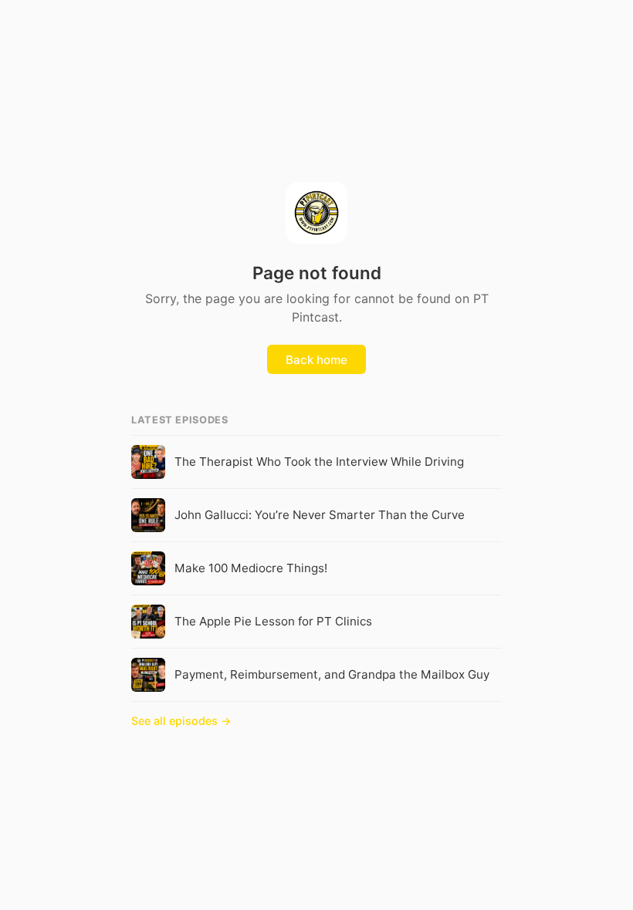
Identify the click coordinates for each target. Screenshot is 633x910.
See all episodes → (181, 720)
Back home (316, 359)
